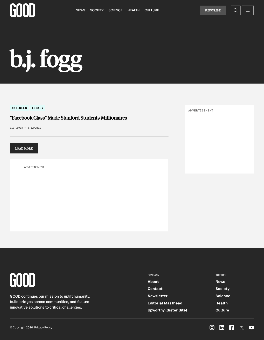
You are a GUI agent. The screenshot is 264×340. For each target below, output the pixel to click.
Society (97, 10)
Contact (155, 288)
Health (133, 10)
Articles (19, 108)
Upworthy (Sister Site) (167, 310)
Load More (24, 148)
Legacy (38, 108)
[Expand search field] (235, 10)
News (80, 10)
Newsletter (158, 295)
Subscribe (213, 10)
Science (115, 10)
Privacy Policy (43, 327)
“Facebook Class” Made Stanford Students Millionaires (68, 118)
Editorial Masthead (165, 303)
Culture (152, 10)
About (153, 281)
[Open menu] (248, 10)
